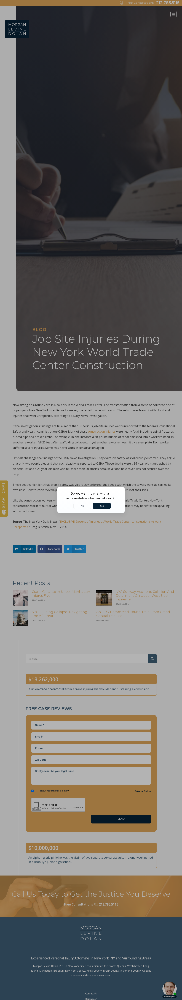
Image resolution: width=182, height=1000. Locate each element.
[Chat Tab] (91, 500)
